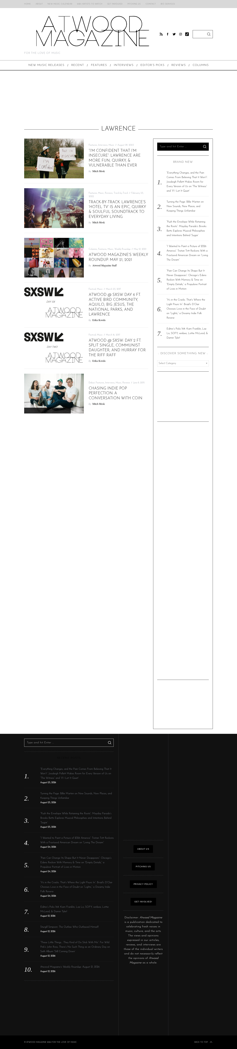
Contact (151, 4)
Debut (92, 383)
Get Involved (115, 4)
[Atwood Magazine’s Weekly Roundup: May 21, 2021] (54, 258)
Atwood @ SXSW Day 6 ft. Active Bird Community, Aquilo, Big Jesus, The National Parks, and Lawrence (115, 304)
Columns (93, 249)
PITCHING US (143, 866)
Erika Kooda (98, 320)
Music (111, 145)
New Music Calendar (60, 4)
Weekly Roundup (122, 249)
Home (27, 4)
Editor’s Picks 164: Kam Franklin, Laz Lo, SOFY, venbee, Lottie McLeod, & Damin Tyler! (187, 333)
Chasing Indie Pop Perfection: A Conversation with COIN (115, 393)
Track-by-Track (121, 193)
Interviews (103, 145)
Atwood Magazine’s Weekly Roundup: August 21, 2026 (70, 967)
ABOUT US (143, 849)
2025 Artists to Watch (89, 4)
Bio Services (168, 4)
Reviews (109, 193)
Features (93, 145)
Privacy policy (143, 884)
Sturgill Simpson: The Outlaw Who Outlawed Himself (69, 927)
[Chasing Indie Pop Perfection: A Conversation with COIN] (54, 393)
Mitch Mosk (98, 171)
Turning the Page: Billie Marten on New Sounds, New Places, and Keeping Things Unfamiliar (185, 206)
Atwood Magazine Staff (104, 265)
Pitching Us (134, 4)
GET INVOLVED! (143, 902)
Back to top (201, 1042)
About (39, 4)
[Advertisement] (118, 97)
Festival (92, 289)
